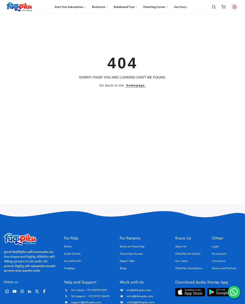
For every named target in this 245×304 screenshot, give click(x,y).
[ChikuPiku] (19, 7)
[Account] (234, 6)
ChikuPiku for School (187, 254)
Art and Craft (72, 261)
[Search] (214, 7)
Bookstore (98, 7)
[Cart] (223, 7)
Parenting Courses (131, 254)
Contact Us (219, 261)
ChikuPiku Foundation (188, 268)
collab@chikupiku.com (141, 302)
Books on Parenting (132, 246)
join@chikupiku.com (139, 290)
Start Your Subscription (69, 7)
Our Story (180, 7)
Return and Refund (224, 268)
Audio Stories (72, 254)
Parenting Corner (154, 7)
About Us (180, 246)
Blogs (123, 268)
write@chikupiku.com (140, 296)
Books (68, 246)
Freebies (69, 268)
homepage (135, 85)
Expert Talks (127, 261)
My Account (219, 254)
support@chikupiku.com (86, 302)
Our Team (181, 261)
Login (215, 246)
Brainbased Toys (124, 7)
